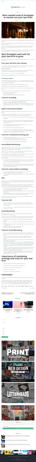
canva (9, 286)
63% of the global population (26, 47)
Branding (3, 65)
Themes (12, 456)
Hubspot (5, 171)
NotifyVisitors (6, 236)
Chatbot (6, 129)
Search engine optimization (6, 180)
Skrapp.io (5, 244)
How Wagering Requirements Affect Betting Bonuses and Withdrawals (18, 435)
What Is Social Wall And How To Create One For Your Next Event (7, 310)
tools (31, 286)
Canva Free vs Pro (7, 101)
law (16, 286)
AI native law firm (10, 130)
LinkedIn (5, 159)
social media (16, 151)
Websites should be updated (8, 117)
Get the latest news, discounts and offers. (18, 424)
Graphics (22, 456)
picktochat (22, 286)
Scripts (9, 456)
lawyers (26, 159)
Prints (19, 456)
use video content (9, 221)
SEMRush (5, 202)
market (19, 286)
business (6, 286)
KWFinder (5, 207)
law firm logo (11, 152)
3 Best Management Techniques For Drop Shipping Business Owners (27, 293)
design (11, 286)
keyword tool (11, 207)
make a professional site (21, 137)
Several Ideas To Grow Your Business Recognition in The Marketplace (8, 293)
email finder (10, 244)
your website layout (18, 80)
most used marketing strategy (9, 196)
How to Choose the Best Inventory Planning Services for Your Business (18, 411)
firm (14, 286)
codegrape (16, 20)
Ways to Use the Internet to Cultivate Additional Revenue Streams (28, 310)
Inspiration (18, 12)
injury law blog (12, 193)
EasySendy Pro (6, 247)
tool (29, 286)
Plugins (15, 456)
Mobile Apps (26, 456)
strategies (26, 286)
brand (3, 286)
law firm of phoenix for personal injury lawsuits (11, 73)
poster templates (22, 104)
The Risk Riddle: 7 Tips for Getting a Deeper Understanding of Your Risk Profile (18, 310)
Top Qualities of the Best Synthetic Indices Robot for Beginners (17, 440)
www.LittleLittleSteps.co (5, 283)
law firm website (29, 111)
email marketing (12, 213)
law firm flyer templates (15, 104)
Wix (4, 141)
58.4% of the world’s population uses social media (16, 147)
